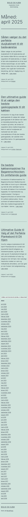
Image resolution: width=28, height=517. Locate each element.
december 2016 (5, 483)
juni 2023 (4, 353)
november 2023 (6, 348)
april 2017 (4, 476)
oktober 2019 (5, 410)
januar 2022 (4, 370)
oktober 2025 (5, 324)
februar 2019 (5, 429)
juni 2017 (3, 471)
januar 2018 (4, 461)
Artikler (13, 149)
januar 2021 (4, 390)
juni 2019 (3, 420)
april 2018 (4, 454)
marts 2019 (4, 427)
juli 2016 (3, 493)
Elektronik (18, 149)
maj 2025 (4, 329)
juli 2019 (3, 417)
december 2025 (6, 319)
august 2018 (4, 444)
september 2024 (6, 341)
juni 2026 (4, 306)
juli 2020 (3, 395)
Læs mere (13, 73)
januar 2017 (4, 481)
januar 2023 (4, 361)
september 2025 (6, 326)
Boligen (13, 81)
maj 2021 (4, 383)
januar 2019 (4, 432)
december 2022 (6, 363)
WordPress (10, 510)
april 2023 (4, 356)
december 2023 (6, 346)
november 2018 (6, 437)
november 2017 (5, 466)
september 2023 (6, 351)
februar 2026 (5, 316)
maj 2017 (3, 474)
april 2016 (4, 498)
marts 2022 (4, 368)
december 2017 (5, 464)
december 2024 (6, 338)
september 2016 (6, 488)
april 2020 (4, 397)
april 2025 (4, 331)
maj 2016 (4, 496)
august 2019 (4, 415)
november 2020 (6, 392)
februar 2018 (5, 459)
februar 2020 (5, 402)
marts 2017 (4, 479)
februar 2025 (5, 336)
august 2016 (4, 491)
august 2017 (4, 469)
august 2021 (4, 375)
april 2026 (4, 311)
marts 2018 (4, 456)
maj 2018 (4, 452)
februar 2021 (5, 388)
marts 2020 (4, 400)
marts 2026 (4, 314)
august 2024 (5, 343)
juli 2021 (3, 378)
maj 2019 (4, 422)
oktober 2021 (5, 373)
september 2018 (6, 442)
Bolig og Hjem (14, 3)
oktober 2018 (5, 439)
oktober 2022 (5, 365)
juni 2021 (3, 380)
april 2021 (4, 385)
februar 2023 (5, 358)
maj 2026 (4, 309)
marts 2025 (4, 334)
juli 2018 (3, 447)
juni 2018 (3, 449)
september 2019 (6, 412)
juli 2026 (3, 304)
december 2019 (5, 405)
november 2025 (6, 321)
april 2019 (4, 424)
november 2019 (6, 407)
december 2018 (5, 434)
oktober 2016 (5, 486)
